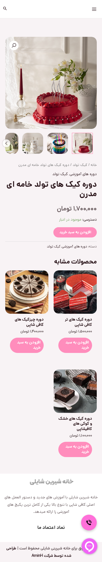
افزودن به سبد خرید (75, 232)
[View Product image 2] (57, 143)
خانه (94, 165)
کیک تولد (80, 165)
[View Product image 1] (82, 143)
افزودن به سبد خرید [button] (77, 345)
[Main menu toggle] (94, 9)
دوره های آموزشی (83, 174)
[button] (5, 9)
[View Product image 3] (32, 143)
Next (6, 143)
